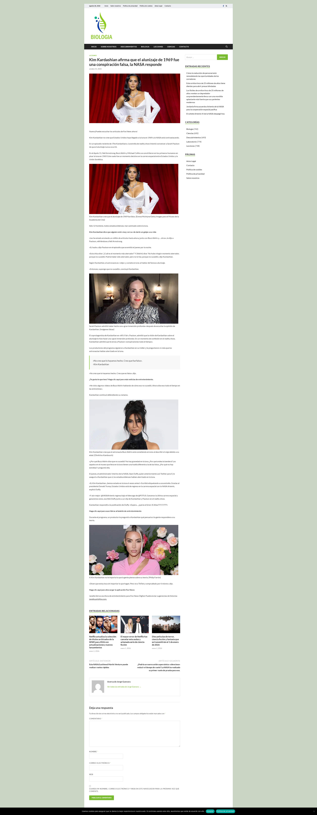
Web (91, 774)
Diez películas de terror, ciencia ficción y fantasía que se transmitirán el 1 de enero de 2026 (165, 640)
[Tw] (226, 6)
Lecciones (158, 47)
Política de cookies (146, 6)
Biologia (145, 47)
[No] (314, 811)
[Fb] (223, 6)
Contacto (168, 6)
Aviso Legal (158, 6)
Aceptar (210, 811)
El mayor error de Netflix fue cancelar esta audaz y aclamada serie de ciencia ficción (134, 640)
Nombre (93, 752)
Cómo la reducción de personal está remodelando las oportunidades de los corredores (202, 76)
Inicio (106, 6)
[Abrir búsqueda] (226, 47)
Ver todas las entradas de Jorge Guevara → (124, 686)
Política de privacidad (130, 6)
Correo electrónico (100, 763)
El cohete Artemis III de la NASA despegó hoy (205, 113)
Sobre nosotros (115, 6)
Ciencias (171, 47)
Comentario (95, 719)
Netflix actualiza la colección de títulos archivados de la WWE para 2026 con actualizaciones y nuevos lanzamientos (102, 642)
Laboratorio (191, 141)
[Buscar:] (206, 57)
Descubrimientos (129, 47)
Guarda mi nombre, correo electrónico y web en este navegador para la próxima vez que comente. (134, 790)
